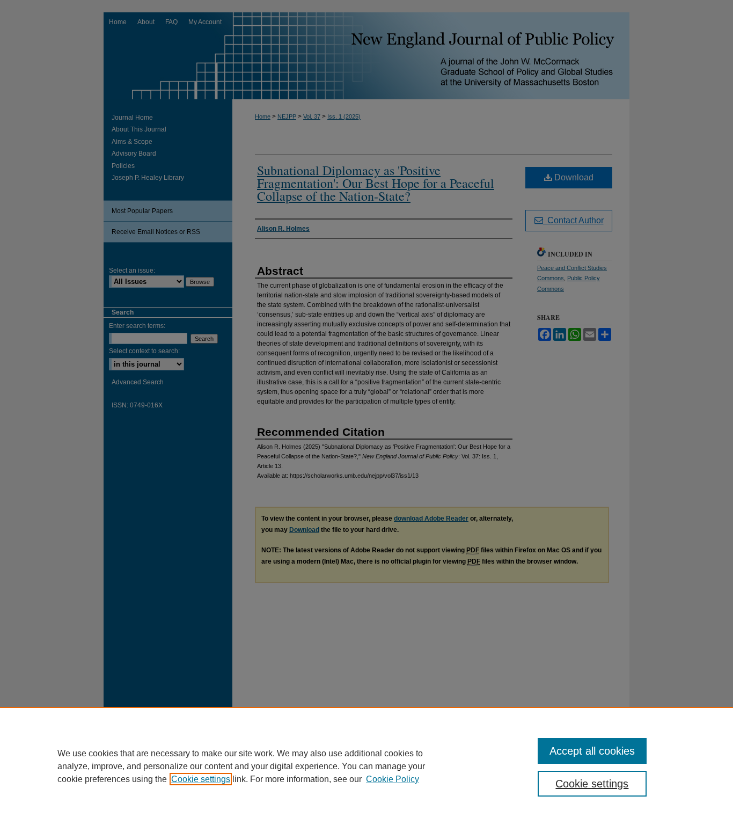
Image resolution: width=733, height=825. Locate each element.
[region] (366, 766)
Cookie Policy (392, 779)
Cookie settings (200, 779)
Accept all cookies (592, 751)
